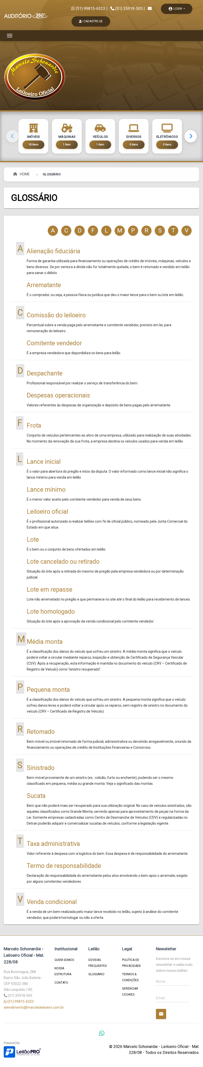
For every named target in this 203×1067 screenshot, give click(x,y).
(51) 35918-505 (129, 8)
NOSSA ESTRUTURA (62, 971)
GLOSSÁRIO (96, 974)
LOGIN (175, 8)
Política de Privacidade (131, 963)
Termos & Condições (130, 977)
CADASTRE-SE (93, 21)
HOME (24, 174)
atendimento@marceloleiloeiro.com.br (34, 1007)
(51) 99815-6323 (90, 8)
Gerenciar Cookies (130, 991)
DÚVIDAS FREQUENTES (97, 963)
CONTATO (61, 982)
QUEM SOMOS (64, 960)
